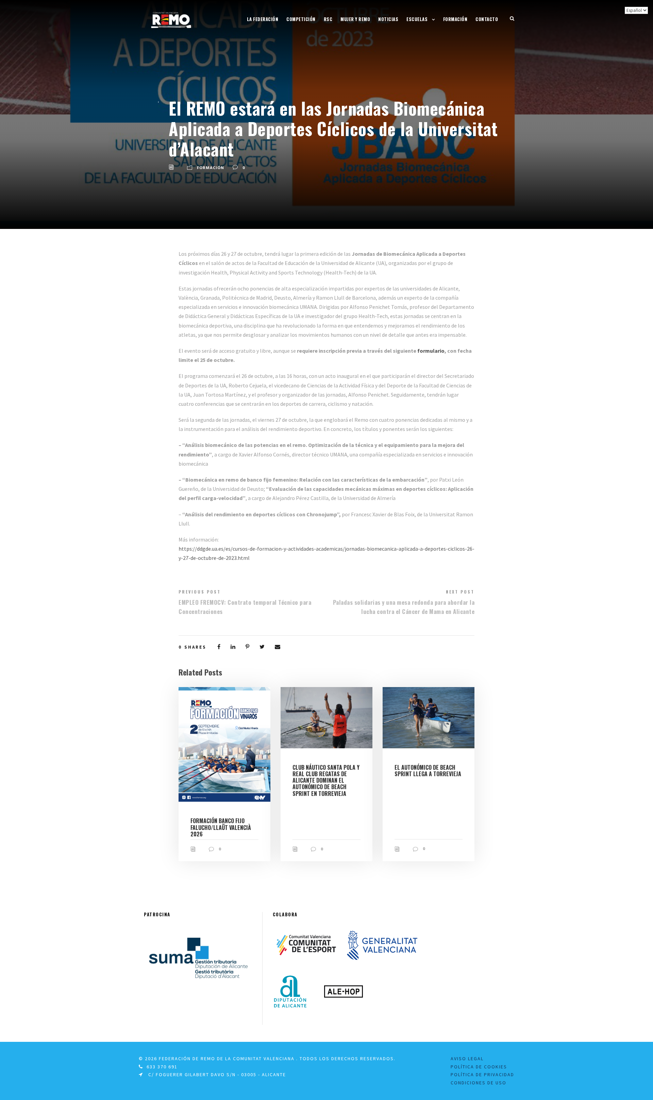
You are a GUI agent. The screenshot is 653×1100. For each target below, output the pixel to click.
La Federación (263, 19)
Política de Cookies (479, 1067)
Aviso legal (467, 1058)
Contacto (486, 19)
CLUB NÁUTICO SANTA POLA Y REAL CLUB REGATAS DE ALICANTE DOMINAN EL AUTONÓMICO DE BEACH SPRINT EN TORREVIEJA (325, 780)
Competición (301, 19)
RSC (328, 19)
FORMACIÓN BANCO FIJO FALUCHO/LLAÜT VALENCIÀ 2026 (220, 827)
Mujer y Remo (355, 19)
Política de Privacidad (482, 1074)
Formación (455, 19)
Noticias (388, 19)
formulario (431, 350)
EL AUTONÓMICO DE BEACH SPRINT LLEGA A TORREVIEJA (428, 770)
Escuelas (417, 19)
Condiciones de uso (478, 1083)
